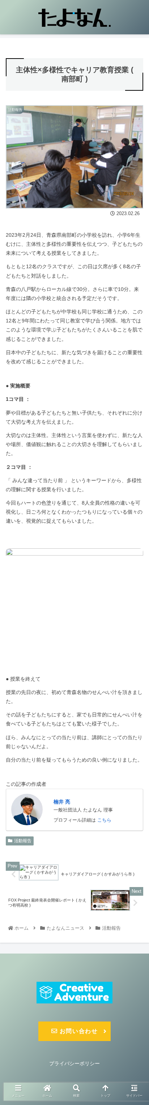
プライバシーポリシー (74, 1063)
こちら (104, 820)
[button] (133, 778)
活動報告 (22, 840)
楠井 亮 (62, 802)
